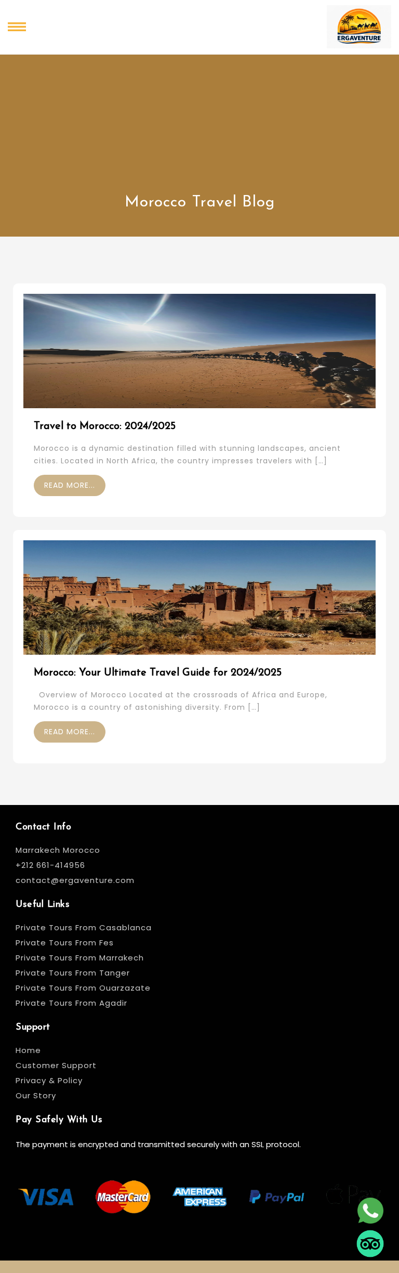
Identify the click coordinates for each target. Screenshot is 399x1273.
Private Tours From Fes (65, 942)
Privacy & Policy (49, 1080)
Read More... (69, 485)
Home (28, 1050)
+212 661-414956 (50, 865)
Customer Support (56, 1065)
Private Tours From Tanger (73, 972)
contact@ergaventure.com (75, 880)
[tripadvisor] (370, 1238)
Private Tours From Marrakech (80, 957)
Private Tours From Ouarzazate (83, 987)
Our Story (36, 1095)
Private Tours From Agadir (71, 1002)
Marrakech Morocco (58, 850)
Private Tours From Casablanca (85, 927)
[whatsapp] (370, 1205)
